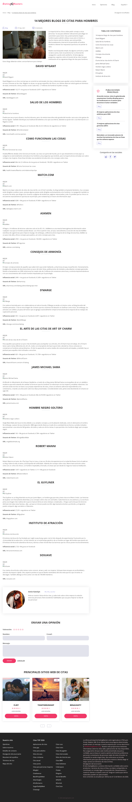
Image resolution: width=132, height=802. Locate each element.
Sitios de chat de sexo (63, 757)
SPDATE (58, 780)
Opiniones (103, 5)
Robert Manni (100, 70)
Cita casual (36, 760)
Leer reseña (16, 711)
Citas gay (36, 748)
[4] (21, 629)
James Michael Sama (102, 64)
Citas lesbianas (61, 764)
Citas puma (37, 764)
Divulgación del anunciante (12, 754)
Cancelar (21, 661)
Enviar (9, 661)
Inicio (94, 5)
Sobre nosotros (8, 748)
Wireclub (59, 783)
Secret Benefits (61, 777)
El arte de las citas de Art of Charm (107, 60)
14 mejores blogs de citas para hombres (109, 35)
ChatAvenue (37, 773)
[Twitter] (115, 156)
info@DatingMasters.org (92, 747)
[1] (14, 629)
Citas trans (59, 748)
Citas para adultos (39, 751)
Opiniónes (6, 744)
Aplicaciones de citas (40, 744)
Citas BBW (59, 760)
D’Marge (98, 57)
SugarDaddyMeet (39, 786)
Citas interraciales (62, 754)
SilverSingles (37, 780)
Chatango (36, 790)
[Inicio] (12, 4)
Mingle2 (35, 770)
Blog (113, 5)
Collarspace (60, 767)
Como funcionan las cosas (104, 45)
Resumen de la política (10, 757)
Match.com (99, 48)
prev (42, 725)
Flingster (59, 773)
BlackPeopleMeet (39, 777)
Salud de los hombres (103, 42)
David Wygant (100, 38)
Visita (16, 716)
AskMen (98, 51)
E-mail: (49, 634)
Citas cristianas (38, 757)
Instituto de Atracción (103, 76)
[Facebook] (110, 156)
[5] (23, 629)
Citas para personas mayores (43, 767)
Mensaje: (6, 643)
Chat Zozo (59, 786)
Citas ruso (59, 744)
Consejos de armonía (103, 54)
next (49, 725)
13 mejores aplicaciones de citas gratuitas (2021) (108, 125)
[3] (18, 629)
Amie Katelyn (34, 591)
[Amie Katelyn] (15, 599)
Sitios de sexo (37, 754)
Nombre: (6, 634)
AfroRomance (37, 783)
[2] (16, 629)
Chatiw (58, 770)
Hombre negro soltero (103, 67)
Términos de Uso (8, 760)
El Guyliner (99, 73)
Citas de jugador (61, 751)
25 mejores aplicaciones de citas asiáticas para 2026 (108, 113)
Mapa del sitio (7, 764)
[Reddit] (106, 156)
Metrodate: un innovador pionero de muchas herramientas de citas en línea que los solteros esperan (111, 137)
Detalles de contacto (10, 751)
